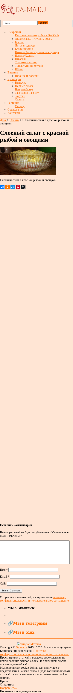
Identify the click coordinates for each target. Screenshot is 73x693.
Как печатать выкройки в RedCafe (37, 35)
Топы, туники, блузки (29, 65)
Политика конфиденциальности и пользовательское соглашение (34, 652)
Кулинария (14, 79)
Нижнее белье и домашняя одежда (37, 52)
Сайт (3, 583)
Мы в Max (23, 632)
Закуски (20, 96)
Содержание (15, 109)
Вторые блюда (24, 89)
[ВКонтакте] (2, 187)
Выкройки (14, 32)
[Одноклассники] (7, 187)
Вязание (12, 72)
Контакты (13, 113)
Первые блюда (24, 86)
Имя (4, 569)
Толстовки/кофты (26, 62)
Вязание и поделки (27, 75)
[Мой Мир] (12, 187)
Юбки (19, 69)
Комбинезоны (24, 48)
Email (4, 576)
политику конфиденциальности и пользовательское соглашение (34, 599)
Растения (13, 102)
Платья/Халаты (24, 55)
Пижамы (20, 59)
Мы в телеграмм (30, 623)
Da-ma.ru (21, 647)
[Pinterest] (18, 187)
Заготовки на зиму (27, 92)
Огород (20, 106)
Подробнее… (8, 687)
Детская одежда (25, 45)
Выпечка (20, 82)
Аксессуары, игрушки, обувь (33, 38)
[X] (23, 187)
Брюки (19, 42)
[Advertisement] (36, 354)
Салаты (20, 99)
